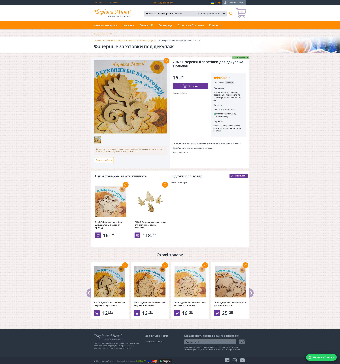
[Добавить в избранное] (126, 185)
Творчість (123, 40)
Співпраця (165, 25)
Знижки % (146, 25)
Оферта (131, 361)
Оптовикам (114, 2)
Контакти (215, 25)
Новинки (128, 25)
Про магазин (99, 2)
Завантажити (103, 33)
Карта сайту (122, 361)
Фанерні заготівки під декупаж (142, 40)
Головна (97, 40)
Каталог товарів (110, 40)
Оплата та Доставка (191, 25)
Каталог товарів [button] (105, 25)
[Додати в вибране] (166, 61)
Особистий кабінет (235, 2)
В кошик (193, 86)
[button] (213, 2)
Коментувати (239, 175)
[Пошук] (231, 14)
